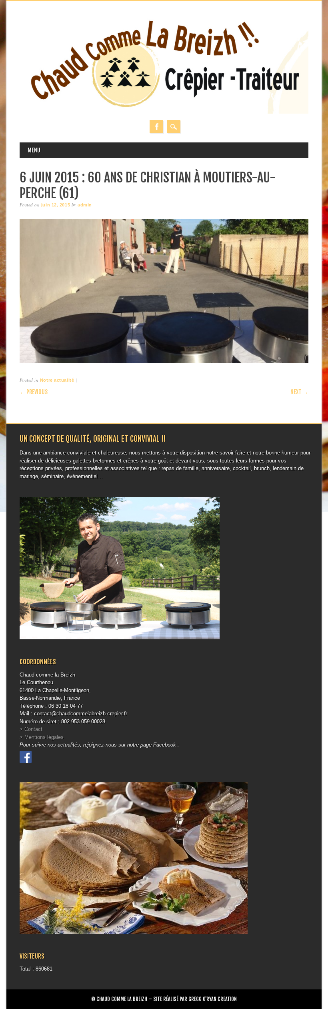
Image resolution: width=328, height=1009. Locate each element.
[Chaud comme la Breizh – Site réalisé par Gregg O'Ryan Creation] (164, 112)
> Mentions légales (42, 737)
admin (85, 204)
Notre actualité (57, 380)
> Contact (31, 729)
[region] (164, 291)
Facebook (156, 126)
